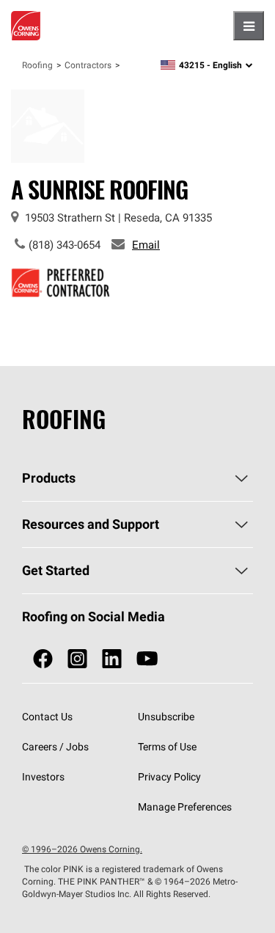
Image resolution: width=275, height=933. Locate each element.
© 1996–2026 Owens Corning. (82, 849)
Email (146, 245)
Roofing (37, 64)
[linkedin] (112, 659)
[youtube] (147, 659)
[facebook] (43, 659)
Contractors (88, 64)
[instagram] (77, 659)
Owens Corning (25, 25)
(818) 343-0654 (64, 245)
